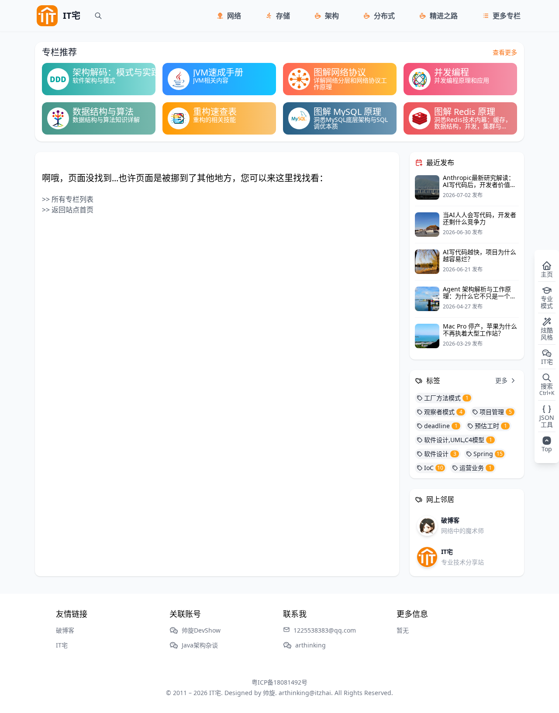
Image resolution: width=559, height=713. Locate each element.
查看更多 (505, 52)
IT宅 (62, 645)
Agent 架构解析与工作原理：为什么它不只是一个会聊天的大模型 (479, 296)
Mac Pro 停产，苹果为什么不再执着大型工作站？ (480, 329)
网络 (234, 16)
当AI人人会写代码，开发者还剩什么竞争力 (479, 218)
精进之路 (444, 16)
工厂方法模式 (446, 398)
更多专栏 (507, 16)
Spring (488, 454)
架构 (332, 16)
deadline (441, 426)
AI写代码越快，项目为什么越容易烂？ (479, 255)
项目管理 (496, 412)
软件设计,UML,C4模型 (458, 440)
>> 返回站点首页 (67, 210)
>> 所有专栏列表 (67, 199)
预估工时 (491, 426)
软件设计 (440, 454)
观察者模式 (443, 412)
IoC (433, 468)
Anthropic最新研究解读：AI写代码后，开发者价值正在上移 (479, 184)
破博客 (65, 630)
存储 (283, 16)
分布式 (384, 16)
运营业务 (475, 468)
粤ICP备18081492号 (279, 682)
